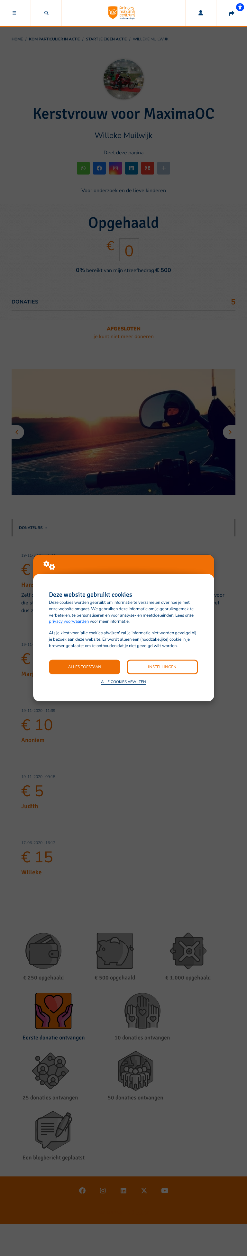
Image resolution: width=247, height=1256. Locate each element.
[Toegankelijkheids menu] (240, 7)
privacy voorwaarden (69, 621)
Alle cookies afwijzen (123, 681)
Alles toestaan (84, 667)
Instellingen (162, 667)
